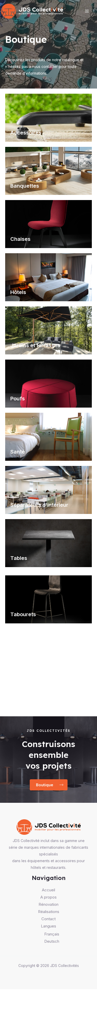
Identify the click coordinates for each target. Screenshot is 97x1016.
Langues (48, 926)
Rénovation (48, 904)
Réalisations (48, 911)
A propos (48, 897)
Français (51, 934)
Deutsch (51, 941)
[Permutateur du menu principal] (87, 11)
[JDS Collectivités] (32, 11)
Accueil (48, 889)
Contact (48, 918)
